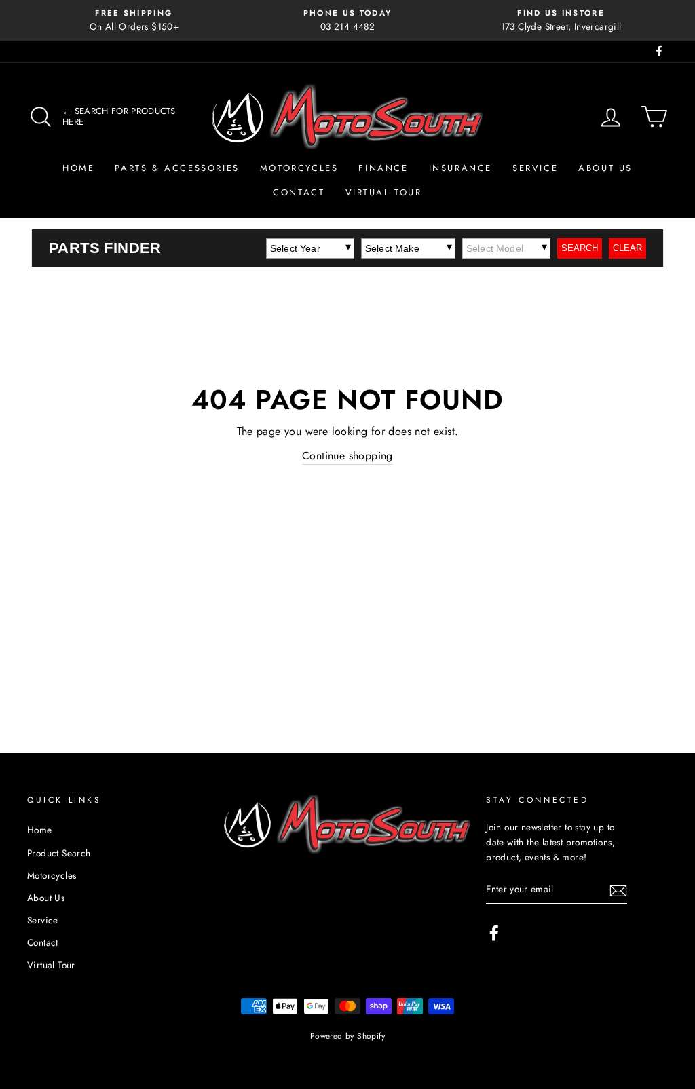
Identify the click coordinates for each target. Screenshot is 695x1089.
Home (78, 167)
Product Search (59, 853)
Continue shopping (347, 455)
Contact (298, 192)
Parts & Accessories (177, 167)
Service (535, 167)
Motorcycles (299, 167)
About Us (605, 167)
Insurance (460, 167)
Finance (383, 167)
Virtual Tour (383, 192)
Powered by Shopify (347, 1036)
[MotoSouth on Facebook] (494, 933)
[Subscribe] (618, 889)
